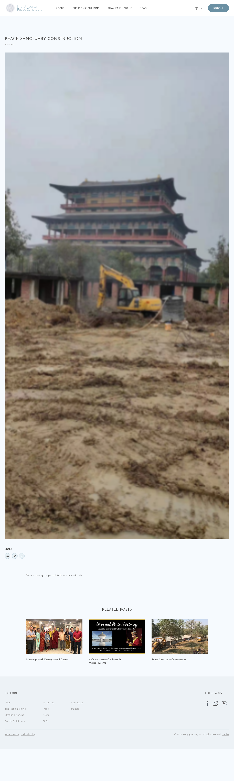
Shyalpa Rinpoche (120, 8)
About (60, 8)
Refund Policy (28, 734)
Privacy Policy (12, 734)
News (143, 8)
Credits (225, 734)
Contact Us (77, 702)
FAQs (46, 721)
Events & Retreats (15, 721)
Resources (48, 702)
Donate (75, 708)
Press (46, 708)
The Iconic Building (86, 8)
